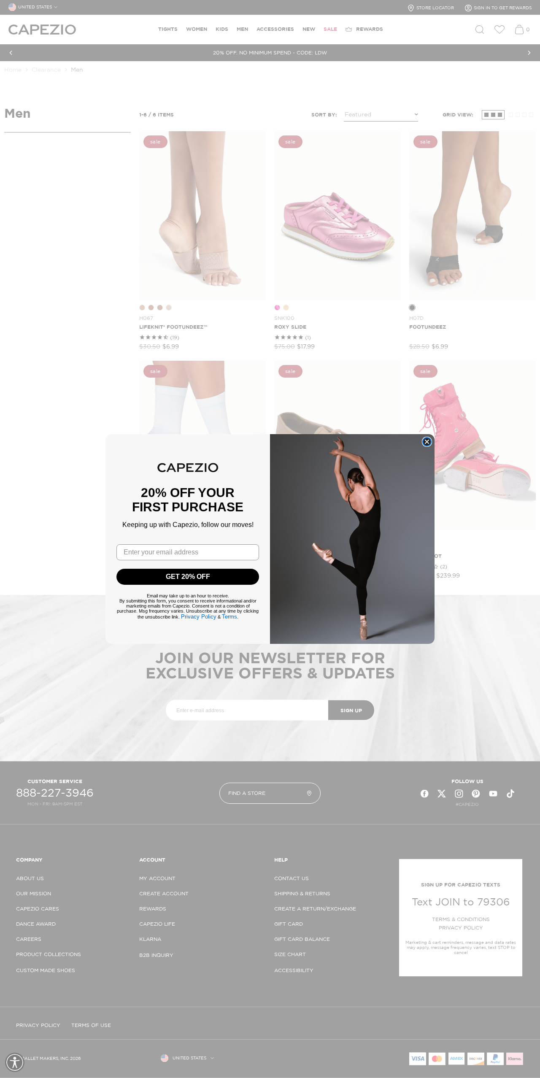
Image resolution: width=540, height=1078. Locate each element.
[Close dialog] (427, 442)
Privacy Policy (198, 616)
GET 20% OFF (188, 576)
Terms (229, 616)
